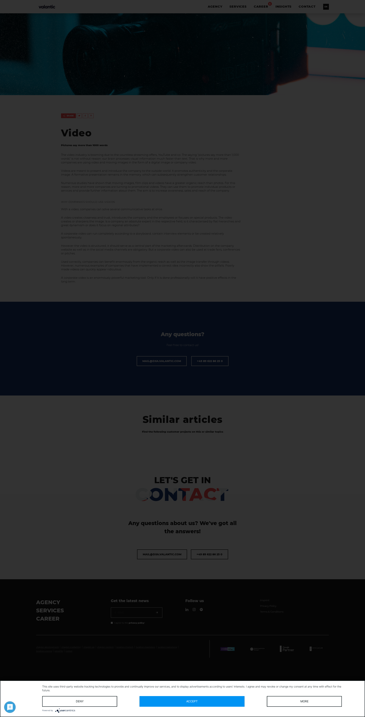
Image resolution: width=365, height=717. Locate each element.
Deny (80, 701)
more (304, 701)
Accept (192, 701)
